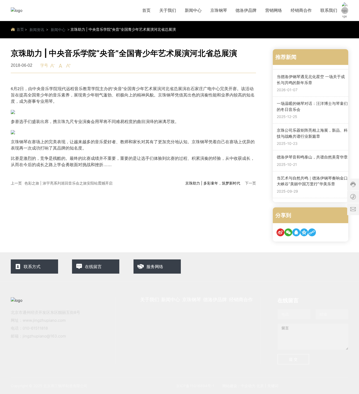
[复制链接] (312, 232)
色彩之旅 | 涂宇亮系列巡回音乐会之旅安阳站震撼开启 (68, 183)
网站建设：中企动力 (238, 385)
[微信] (288, 232)
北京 (260, 385)
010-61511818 (35, 328)
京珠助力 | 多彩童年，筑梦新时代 (212, 183)
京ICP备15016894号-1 (195, 385)
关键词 (272, 385)
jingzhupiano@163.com (44, 336)
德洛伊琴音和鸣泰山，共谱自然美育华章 (312, 157)
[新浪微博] (280, 232)
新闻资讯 (36, 29)
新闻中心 (58, 29)
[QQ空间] (304, 232)
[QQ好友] (296, 232)
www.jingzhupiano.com (44, 320)
